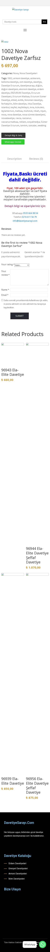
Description (14, 159)
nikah (36, 110)
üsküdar (32, 125)
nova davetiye (14, 114)
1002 (9, 78)
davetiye (37, 81)
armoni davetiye (21, 78)
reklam (22, 121)
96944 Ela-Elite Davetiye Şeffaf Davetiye (37, 555)
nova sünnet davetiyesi (33, 114)
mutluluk (28, 110)
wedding (42, 125)
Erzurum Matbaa (21, 96)
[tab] (14, 159)
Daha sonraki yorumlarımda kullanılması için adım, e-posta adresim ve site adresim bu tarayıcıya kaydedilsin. (26, 304)
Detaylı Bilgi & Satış (13, 135)
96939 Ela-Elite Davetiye (12, 781)
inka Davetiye (34, 103)
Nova (16, 73)
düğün (39, 85)
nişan (43, 110)
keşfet (14, 107)
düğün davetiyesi (9, 89)
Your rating (8, 264)
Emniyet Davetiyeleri (18, 868)
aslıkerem (35, 78)
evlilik (20, 100)
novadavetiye (8, 118)
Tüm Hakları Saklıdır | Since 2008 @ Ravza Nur (24, 942)
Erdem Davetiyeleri (17, 863)
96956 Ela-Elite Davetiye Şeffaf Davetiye (37, 785)
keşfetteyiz (23, 107)
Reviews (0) (36, 159)
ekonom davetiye (27, 89)
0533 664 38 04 (30, 213)
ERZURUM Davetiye (20, 92)
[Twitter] (48, 3)
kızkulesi (39, 107)
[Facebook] (35, 3)
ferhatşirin (6, 103)
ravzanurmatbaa (9, 121)
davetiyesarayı (27, 85)
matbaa (19, 110)
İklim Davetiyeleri (17, 878)
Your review (5, 273)
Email (4, 294)
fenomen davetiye (33, 100)
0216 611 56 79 (29, 216)
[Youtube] (44, 3)
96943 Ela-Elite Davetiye (12, 372)
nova (3, 114)
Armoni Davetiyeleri (18, 873)
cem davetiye (25, 81)
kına (32, 107)
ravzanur (26, 118)
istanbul (5, 107)
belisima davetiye (9, 81)
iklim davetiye (20, 103)
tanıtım (23, 125)
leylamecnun (7, 110)
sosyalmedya (33, 121)
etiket (14, 100)
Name (5, 289)
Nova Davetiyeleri (28, 73)
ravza (18, 118)
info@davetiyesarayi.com (25, 220)
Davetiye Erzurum (10, 85)
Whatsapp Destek (13, 141)
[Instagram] (39, 3)
